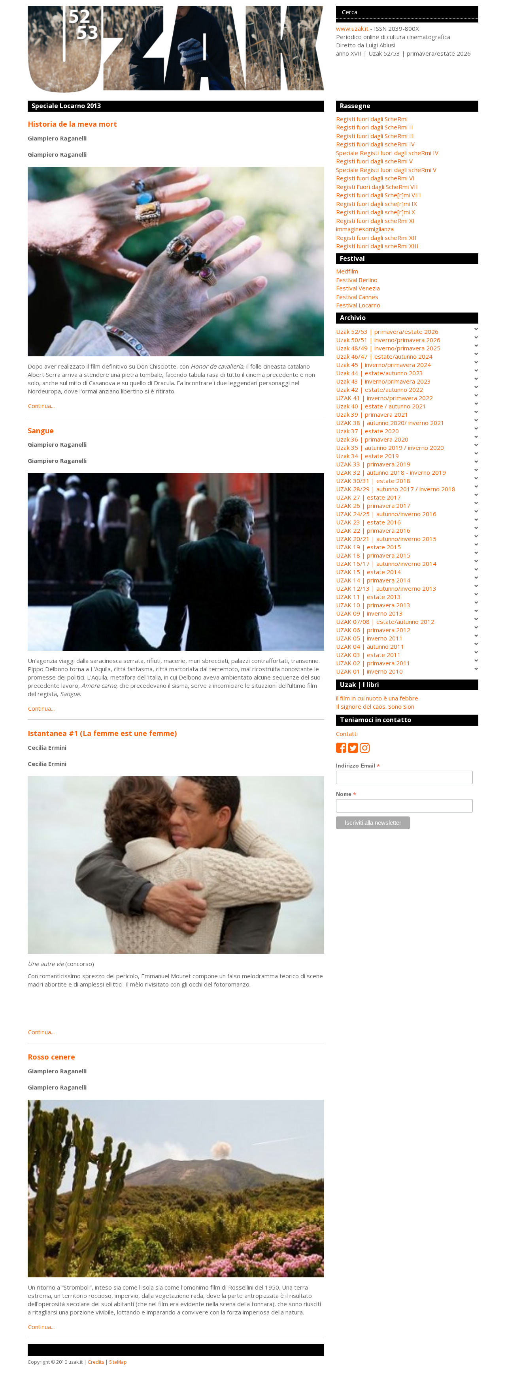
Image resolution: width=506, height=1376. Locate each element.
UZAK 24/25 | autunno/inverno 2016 (386, 514)
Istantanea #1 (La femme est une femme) (102, 733)
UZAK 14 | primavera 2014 (373, 580)
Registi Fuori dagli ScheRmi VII (377, 187)
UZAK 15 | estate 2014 (368, 572)
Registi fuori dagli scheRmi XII (376, 238)
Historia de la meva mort (72, 124)
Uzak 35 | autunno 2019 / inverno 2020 (390, 447)
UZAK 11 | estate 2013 (368, 597)
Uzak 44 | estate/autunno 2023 (379, 373)
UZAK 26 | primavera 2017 (373, 505)
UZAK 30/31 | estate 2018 (373, 481)
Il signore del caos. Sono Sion (375, 706)
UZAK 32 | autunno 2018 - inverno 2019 (391, 472)
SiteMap (118, 1362)
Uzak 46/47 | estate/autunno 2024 (384, 356)
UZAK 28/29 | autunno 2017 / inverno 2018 (395, 489)
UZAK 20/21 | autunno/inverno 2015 (386, 539)
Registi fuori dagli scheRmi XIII (377, 246)
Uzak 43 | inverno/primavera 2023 (383, 381)
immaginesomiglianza (365, 229)
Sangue (41, 430)
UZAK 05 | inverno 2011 (369, 638)
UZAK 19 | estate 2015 (368, 547)
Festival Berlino (357, 280)
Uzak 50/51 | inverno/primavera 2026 (388, 340)
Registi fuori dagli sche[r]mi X (375, 212)
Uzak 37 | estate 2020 (367, 431)
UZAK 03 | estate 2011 (368, 655)
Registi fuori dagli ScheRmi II (374, 127)
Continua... (41, 406)
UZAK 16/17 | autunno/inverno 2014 (386, 563)
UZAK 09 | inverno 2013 (369, 613)
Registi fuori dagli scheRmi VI (375, 178)
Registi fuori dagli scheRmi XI (375, 221)
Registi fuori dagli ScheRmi (372, 119)
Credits (96, 1362)
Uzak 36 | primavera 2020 (372, 439)
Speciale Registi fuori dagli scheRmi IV (387, 153)
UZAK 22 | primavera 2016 (373, 530)
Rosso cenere (51, 1056)
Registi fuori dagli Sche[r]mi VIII (378, 195)
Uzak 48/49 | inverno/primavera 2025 (388, 348)
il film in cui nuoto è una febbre (377, 698)
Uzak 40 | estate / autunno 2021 (381, 406)
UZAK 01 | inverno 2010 (369, 671)
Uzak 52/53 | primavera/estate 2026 (387, 331)
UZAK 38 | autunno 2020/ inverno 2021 (390, 423)
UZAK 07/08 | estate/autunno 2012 (385, 621)
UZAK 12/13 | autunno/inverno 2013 (386, 588)
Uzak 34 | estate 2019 (367, 456)
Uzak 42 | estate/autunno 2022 (379, 389)
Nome (346, 794)
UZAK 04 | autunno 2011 (370, 646)
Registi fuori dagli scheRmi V (374, 161)
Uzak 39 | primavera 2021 (372, 414)
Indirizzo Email (358, 765)
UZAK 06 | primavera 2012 (373, 630)
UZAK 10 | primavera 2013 (373, 605)
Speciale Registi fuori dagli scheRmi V (386, 170)
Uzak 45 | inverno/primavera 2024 (383, 365)
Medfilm (347, 271)
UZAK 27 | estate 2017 (368, 497)
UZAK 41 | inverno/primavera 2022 (384, 398)
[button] (407, 271)
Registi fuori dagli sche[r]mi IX (376, 204)
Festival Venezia (358, 288)
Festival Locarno (358, 305)
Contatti (347, 734)
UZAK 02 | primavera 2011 (373, 663)
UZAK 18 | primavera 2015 (373, 555)
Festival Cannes (357, 297)
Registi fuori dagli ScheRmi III (375, 136)
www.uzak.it (352, 28)
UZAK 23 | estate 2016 (368, 522)
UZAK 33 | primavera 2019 (373, 464)
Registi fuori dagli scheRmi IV (375, 144)
